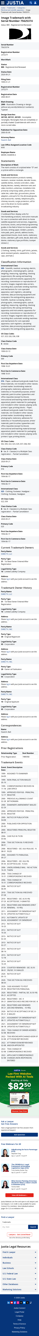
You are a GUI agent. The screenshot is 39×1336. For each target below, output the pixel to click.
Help (19, 1320)
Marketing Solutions (12, 1289)
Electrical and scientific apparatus (12, 10)
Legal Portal (19, 1312)
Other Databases (10, 1284)
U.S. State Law (9, 1278)
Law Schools (8, 1268)
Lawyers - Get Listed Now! (19, 1234)
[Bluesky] (24, 1302)
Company (19, 1316)
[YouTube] (11, 1302)
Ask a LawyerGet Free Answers (9, 1122)
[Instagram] (18, 1302)
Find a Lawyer (7, 1217)
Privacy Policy (19, 1328)
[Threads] (21, 1302)
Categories (21, 8)
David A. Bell (6, 140)
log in (8, 579)
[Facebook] (15, 1302)
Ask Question (19, 1135)
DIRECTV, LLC (6, 554)
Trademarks (11, 8)
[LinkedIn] (8, 1302)
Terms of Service (19, 1324)
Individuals (8, 1257)
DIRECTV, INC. (7, 629)
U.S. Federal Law (10, 1273)
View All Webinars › (19, 1195)
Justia (3, 8)
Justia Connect (19, 1308)
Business (7, 1262)
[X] (27, 1302)
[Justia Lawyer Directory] (30, 1302)
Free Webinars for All (11, 1144)
